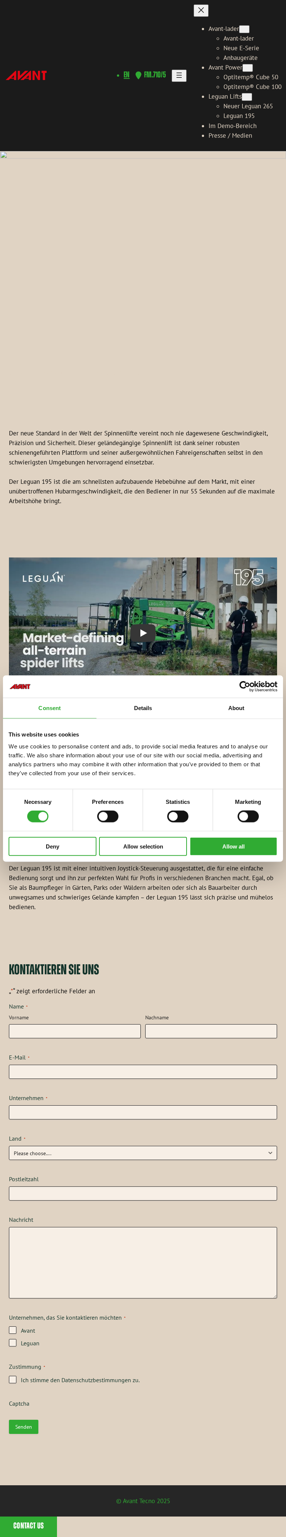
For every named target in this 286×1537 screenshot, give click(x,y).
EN (127, 75)
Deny (52, 846)
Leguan (30, 1343)
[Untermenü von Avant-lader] (244, 29)
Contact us (28, 1526)
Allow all (233, 846)
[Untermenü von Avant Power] (247, 68)
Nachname (157, 1017)
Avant (28, 1330)
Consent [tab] (49, 708)
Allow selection (143, 846)
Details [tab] (143, 708)
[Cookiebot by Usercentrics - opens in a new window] (244, 686)
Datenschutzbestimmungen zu (100, 1380)
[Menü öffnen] (179, 76)
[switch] (107, 816)
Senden (23, 1426)
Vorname (19, 1017)
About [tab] (236, 708)
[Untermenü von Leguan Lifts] (247, 97)
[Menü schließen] (201, 10)
